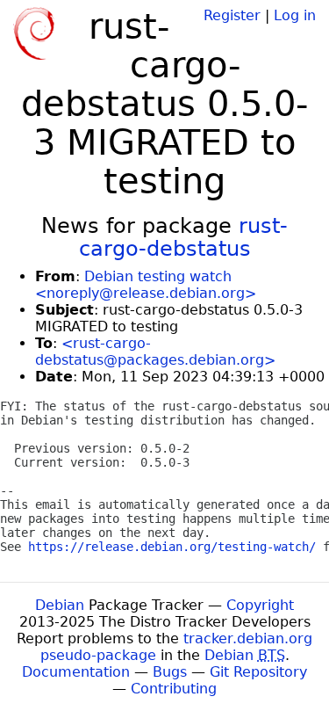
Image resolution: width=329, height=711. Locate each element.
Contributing (174, 688)
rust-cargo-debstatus (184, 237)
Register (232, 15)
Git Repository (258, 672)
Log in (295, 15)
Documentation (76, 672)
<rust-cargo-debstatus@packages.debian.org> (155, 351)
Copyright (260, 605)
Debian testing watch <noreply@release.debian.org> (145, 284)
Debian (59, 605)
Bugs (170, 672)
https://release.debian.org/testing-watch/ (172, 547)
